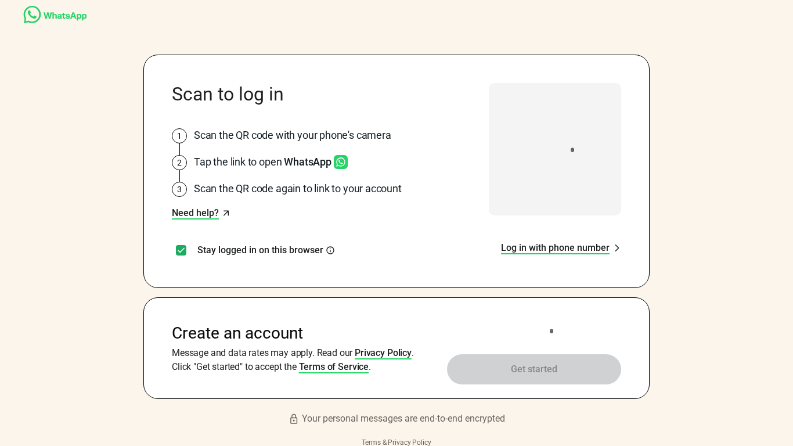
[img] (330, 250)
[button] (201, 213)
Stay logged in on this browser (260, 250)
